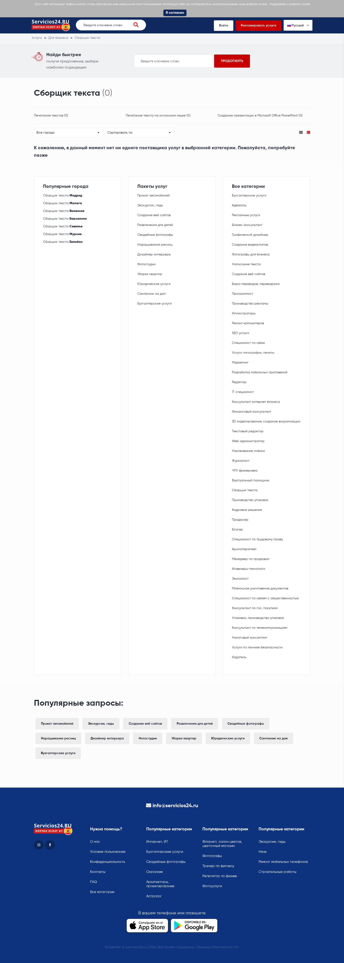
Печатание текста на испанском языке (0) (158, 115)
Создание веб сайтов (154, 215)
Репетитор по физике (219, 876)
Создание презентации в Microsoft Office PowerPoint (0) (260, 115)
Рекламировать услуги (258, 25)
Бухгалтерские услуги (154, 303)
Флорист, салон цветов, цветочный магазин (222, 844)
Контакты (98, 872)
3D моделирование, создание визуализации (266, 421)
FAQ (93, 882)
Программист (242, 293)
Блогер (237, 529)
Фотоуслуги (212, 886)
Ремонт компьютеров (248, 323)
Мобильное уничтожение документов (260, 588)
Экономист (240, 578)
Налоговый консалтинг (249, 637)
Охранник (154, 872)
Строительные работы (277, 872)
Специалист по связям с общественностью (265, 598)
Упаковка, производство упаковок (258, 618)
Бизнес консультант (247, 225)
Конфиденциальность (107, 862)
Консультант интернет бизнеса (256, 401)
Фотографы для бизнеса (251, 254)
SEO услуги (240, 333)
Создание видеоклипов (250, 244)
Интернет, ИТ (157, 841)
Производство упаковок (250, 500)
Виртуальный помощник (250, 480)
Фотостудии (146, 264)
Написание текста (246, 264)
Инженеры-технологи (248, 569)
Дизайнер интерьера (154, 254)
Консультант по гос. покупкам (255, 608)
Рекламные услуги (246, 215)
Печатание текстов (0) (51, 115)
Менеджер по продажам (250, 559)
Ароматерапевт (244, 549)
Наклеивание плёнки (248, 451)
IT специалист (243, 392)
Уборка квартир (149, 274)
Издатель (239, 657)
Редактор (239, 382)
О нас (95, 841)
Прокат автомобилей (153, 195)
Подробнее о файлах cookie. (290, 4)
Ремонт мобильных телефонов (283, 862)
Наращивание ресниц (154, 244)
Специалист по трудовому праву (257, 539)
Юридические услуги (154, 284)
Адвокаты (239, 205)
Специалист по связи (248, 343)
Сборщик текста (62, 195)
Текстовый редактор (247, 431)
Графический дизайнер (250, 234)
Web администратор (248, 441)
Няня (263, 852)
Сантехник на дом (151, 293)
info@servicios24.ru (175, 805)
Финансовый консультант (251, 411)
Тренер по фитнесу (218, 866)
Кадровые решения (247, 510)
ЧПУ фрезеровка (244, 470)
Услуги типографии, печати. (253, 352)
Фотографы (212, 856)
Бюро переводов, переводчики (256, 284)
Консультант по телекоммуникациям (259, 627)
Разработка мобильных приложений (259, 372)
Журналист (240, 460)
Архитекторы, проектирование (160, 884)
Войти (223, 25)
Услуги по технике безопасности (257, 647)
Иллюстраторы (244, 313)
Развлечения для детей (155, 225)
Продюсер (240, 519)
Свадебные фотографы (155, 234)
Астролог (154, 896)
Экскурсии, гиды (150, 205)
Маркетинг (240, 362)
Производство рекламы (250, 303)
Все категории (102, 892)
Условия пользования (107, 852)
